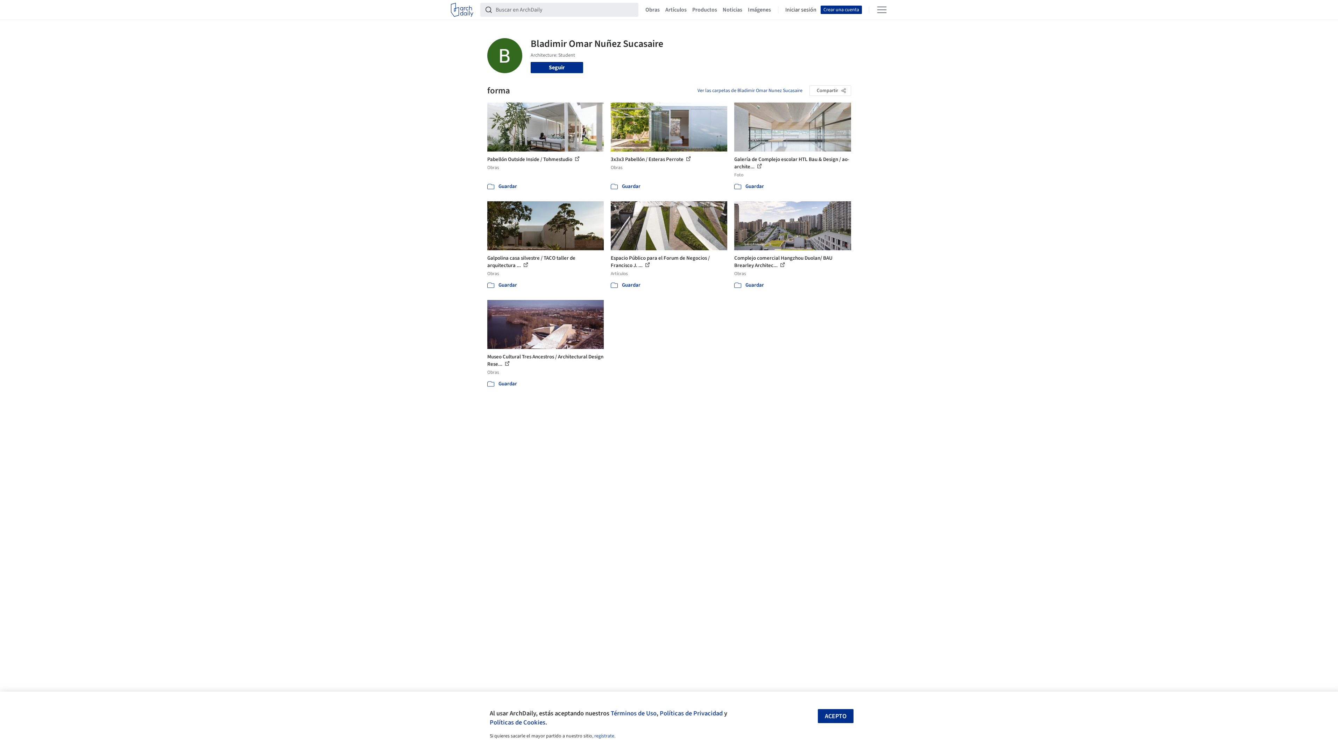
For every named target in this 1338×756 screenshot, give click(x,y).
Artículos (676, 10)
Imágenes (759, 10)
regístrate (604, 736)
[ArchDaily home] (462, 10)
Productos (704, 10)
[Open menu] (881, 9)
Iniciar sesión (800, 10)
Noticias (732, 10)
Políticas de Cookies (517, 722)
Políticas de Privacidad (691, 713)
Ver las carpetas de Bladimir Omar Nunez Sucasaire (750, 90)
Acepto (836, 716)
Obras (652, 10)
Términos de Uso (634, 713)
